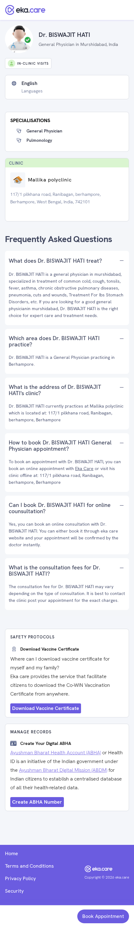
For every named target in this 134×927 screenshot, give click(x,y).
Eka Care (84, 468)
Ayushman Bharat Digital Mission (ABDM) (63, 770)
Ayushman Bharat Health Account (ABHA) (55, 752)
